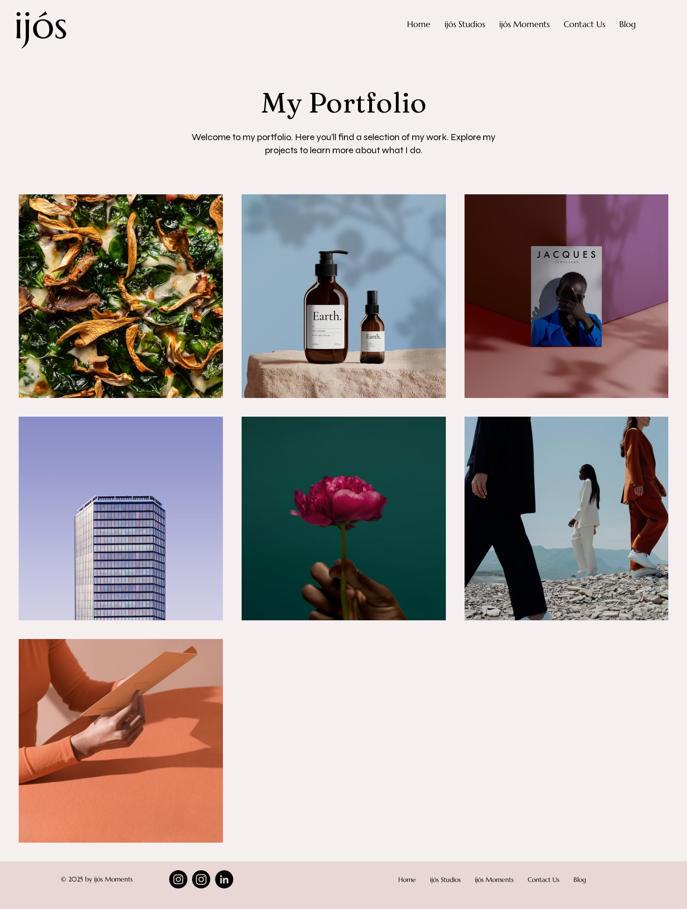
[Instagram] (178, 879)
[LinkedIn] (224, 879)
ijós (40, 25)
